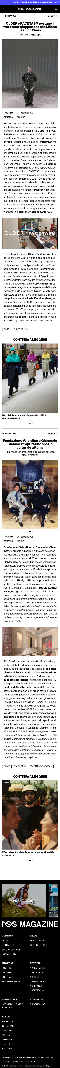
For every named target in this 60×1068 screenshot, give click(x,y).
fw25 (6, 329)
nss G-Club (36, 977)
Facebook (8, 1022)
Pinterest (8, 1044)
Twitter (7, 1030)
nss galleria (37, 981)
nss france (36, 986)
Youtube (7, 1048)
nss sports (36, 973)
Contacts (8, 945)
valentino (20, 766)
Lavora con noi (11, 950)
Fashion (8, 113)
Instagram (8, 1026)
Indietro (10, 16)
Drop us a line (38, 1004)
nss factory (9, 954)
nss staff (21, 117)
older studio (21, 329)
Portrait (7, 977)
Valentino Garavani (41, 766)
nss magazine (38, 968)
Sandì (44, 276)
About (5, 941)
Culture (7, 973)
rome (7, 766)
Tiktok (6, 1035)
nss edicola (37, 990)
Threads (7, 1040)
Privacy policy (38, 941)
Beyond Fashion (11, 981)
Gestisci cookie (39, 945)
